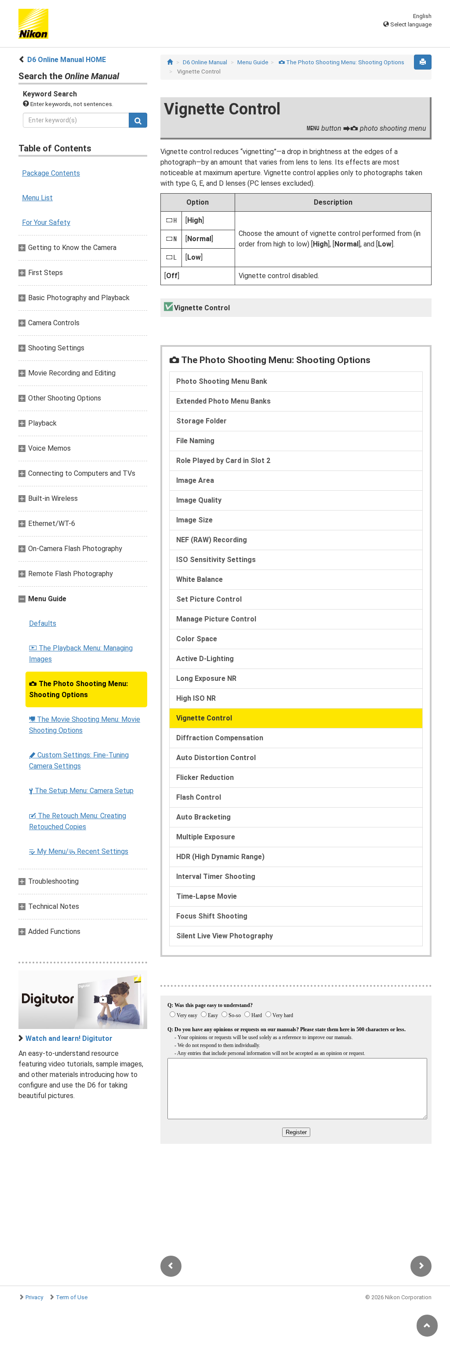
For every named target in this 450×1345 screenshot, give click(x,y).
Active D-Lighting (205, 658)
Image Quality (198, 500)
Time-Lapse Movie (206, 896)
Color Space (196, 639)
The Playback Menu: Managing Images (81, 653)
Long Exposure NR (206, 678)
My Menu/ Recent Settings (78, 851)
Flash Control (198, 797)
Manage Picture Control (216, 619)
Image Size (194, 520)
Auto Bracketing (203, 817)
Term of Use (71, 1297)
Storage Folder (201, 421)
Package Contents (51, 173)
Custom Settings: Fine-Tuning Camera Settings (79, 760)
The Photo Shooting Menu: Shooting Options (78, 689)
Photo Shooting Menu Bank (221, 381)
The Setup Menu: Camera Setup (81, 790)
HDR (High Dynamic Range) (220, 857)
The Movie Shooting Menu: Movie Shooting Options (84, 725)
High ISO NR (196, 698)
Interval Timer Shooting (215, 876)
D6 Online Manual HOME (66, 59)
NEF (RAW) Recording (211, 540)
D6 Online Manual (205, 62)
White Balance (199, 579)
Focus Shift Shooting (211, 916)
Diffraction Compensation (219, 738)
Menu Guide (253, 62)
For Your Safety (46, 222)
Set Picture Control (209, 599)
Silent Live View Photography (224, 936)
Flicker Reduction (205, 777)
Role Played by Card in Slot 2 (223, 460)
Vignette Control (204, 718)
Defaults (42, 623)
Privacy (34, 1297)
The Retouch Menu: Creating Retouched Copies (77, 821)
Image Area (195, 480)
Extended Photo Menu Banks (223, 401)
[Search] (138, 120)
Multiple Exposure (205, 837)
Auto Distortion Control (216, 757)
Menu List (37, 198)
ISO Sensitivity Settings (216, 559)
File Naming (195, 441)
